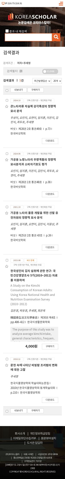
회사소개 (20, 433)
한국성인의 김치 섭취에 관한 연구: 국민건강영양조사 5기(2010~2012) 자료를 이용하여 (34, 275)
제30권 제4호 (48, 317)
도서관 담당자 (35, 443)
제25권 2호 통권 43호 (30, 235)
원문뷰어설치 (48, 438)
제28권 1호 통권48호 (30, 182)
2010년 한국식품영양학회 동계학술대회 (33, 388)
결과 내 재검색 (18, 31)
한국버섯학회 (18, 133)
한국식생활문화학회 (38, 322)
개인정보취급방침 (40, 433)
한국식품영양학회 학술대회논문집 (29, 383)
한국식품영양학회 (30, 392)
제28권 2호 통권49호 (30, 129)
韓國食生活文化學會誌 (24, 317)
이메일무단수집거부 (24, 438)
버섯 (13, 129)
